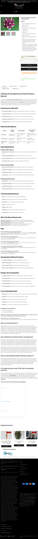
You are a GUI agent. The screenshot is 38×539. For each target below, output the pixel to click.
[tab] (4, 86)
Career (21, 462)
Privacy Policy (22, 466)
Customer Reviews (13, 86)
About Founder (3, 524)
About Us (21, 461)
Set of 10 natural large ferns (19, 441)
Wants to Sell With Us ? (24, 474)
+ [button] (34, 60)
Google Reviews (15, 88)
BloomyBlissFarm (13, 375)
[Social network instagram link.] (3, 536)
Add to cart (29, 65)
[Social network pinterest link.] (11, 536)
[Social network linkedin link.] (8, 536)
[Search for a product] (1, 12)
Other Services (22, 469)
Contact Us (22, 471)
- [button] (23, 60)
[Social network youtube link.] (6, 536)
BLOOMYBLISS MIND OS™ (6, 532)
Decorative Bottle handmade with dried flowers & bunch (6, 442)
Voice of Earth (3, 530)
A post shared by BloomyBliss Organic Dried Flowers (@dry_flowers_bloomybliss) (13, 416)
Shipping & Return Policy (24, 464)
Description (4, 86)
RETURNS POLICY (23, 86)
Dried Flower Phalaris (31, 441)
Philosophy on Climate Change (6, 528)
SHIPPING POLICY (5, 88)
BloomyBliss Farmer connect (25, 473)
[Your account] (13, 12)
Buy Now (6, 446)
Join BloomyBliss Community (6, 526)
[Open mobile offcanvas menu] (1, 5)
